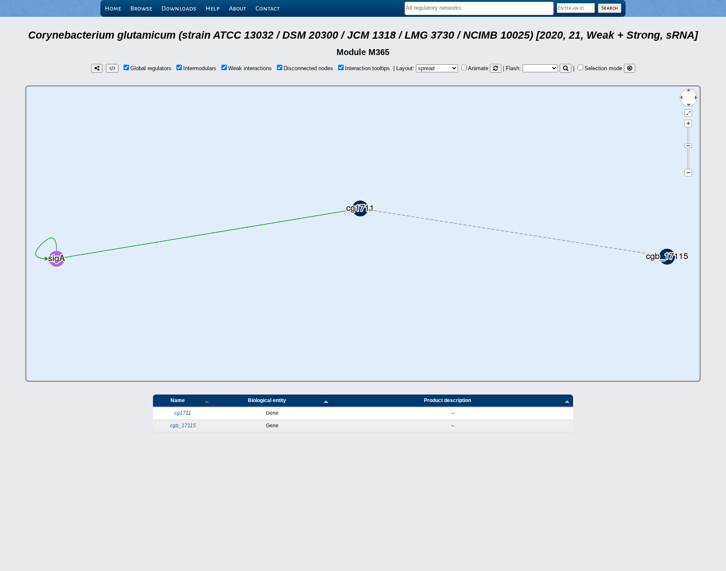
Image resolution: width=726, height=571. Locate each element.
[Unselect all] (629, 68)
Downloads (178, 8)
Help (212, 8)
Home (113, 8)
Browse (141, 8)
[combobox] (479, 8)
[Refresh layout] (495, 68)
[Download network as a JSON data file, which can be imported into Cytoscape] (112, 68)
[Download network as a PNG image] (97, 68)
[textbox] (479, 7)
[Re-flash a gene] (565, 68)
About (237, 8)
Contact (267, 8)
